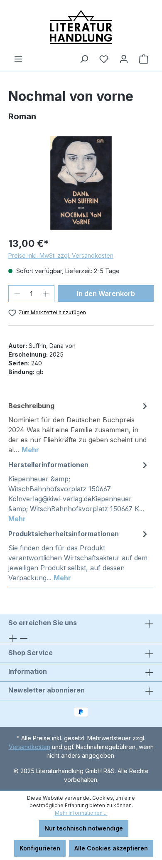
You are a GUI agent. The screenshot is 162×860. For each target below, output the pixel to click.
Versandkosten (29, 746)
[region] (81, 183)
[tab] (79, 427)
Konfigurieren (40, 848)
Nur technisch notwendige (83, 828)
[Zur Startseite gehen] (81, 27)
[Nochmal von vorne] (81, 183)
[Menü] (18, 59)
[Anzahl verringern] (17, 293)
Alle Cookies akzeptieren (111, 848)
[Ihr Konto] (124, 59)
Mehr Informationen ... (81, 813)
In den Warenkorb (106, 293)
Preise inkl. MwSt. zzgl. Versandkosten (60, 255)
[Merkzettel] (104, 59)
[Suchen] (84, 59)
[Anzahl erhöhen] (46, 293)
